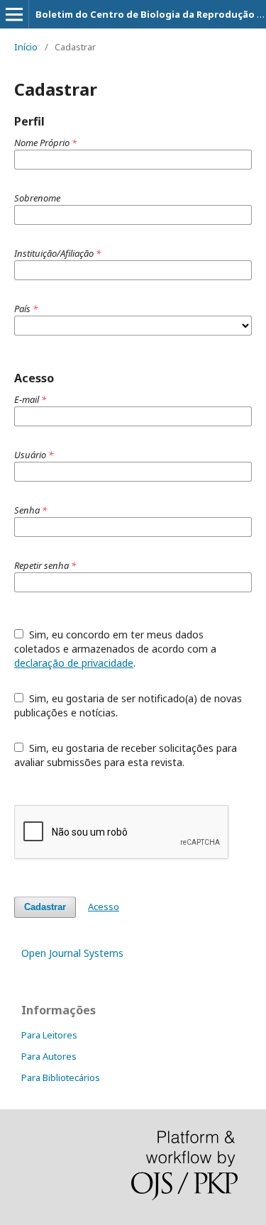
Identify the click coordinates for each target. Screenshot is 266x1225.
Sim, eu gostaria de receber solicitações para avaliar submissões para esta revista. (125, 755)
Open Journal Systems (72, 953)
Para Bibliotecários (60, 1077)
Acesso (103, 906)
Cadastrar (45, 907)
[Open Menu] (14, 14)
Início (26, 46)
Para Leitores (49, 1035)
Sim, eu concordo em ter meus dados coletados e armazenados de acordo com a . (115, 649)
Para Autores (49, 1056)
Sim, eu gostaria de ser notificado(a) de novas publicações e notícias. (128, 705)
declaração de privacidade (73, 663)
